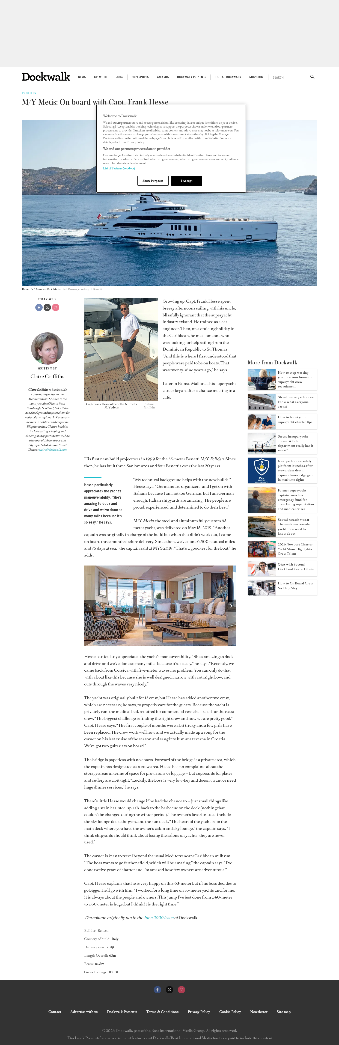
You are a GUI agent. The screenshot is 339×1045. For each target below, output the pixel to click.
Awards (163, 77)
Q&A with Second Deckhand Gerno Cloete (296, 566)
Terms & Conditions (162, 1011)
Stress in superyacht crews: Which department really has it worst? (295, 443)
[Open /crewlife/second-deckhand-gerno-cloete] (262, 575)
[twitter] (169, 989)
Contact (54, 1011)
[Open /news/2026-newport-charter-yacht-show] (262, 556)
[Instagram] (55, 307)
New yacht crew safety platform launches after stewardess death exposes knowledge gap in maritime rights (295, 470)
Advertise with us (84, 1011)
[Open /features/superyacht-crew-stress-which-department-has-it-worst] (262, 453)
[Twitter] (47, 307)
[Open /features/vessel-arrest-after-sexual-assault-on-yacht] (262, 536)
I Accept (187, 181)
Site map (284, 1011)
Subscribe (256, 77)
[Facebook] (39, 307)
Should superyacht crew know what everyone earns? (296, 402)
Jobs (119, 77)
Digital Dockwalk (228, 77)
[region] (171, 148)
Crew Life (101, 77)
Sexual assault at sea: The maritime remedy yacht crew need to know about (294, 527)
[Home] (46, 76)
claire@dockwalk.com (53, 450)
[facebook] (157, 989)
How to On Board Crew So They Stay (295, 585)
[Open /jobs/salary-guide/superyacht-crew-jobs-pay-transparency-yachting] (262, 409)
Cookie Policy (230, 1011)
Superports (140, 77)
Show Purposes (153, 181)
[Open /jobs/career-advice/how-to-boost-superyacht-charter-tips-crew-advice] (262, 428)
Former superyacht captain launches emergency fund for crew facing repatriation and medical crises (296, 499)
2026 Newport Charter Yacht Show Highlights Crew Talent (295, 549)
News (82, 77)
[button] (90, 606)
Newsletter (259, 1011)
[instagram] (181, 989)
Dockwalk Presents (191, 77)
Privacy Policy (199, 1011)
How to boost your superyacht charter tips (295, 419)
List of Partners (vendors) (119, 168)
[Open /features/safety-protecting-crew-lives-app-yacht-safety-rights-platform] (262, 482)
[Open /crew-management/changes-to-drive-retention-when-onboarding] (262, 594)
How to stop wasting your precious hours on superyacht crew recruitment (295, 379)
